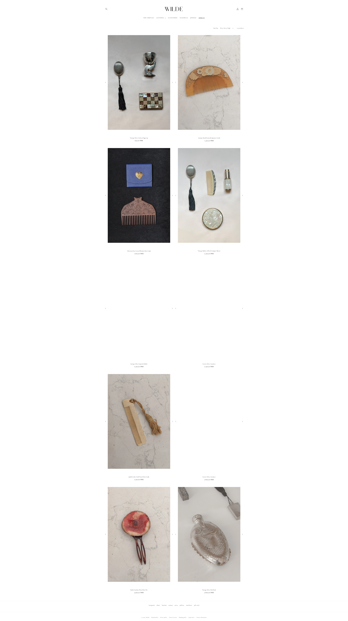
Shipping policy (183, 617)
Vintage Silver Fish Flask (209, 590)
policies (182, 605)
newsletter (189, 605)
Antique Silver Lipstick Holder (139, 364)
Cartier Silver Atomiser (209, 364)
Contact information (201, 617)
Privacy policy (163, 617)
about (158, 605)
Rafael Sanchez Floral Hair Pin (138, 590)
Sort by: (215, 28)
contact (170, 605)
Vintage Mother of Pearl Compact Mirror (209, 251)
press (176, 605)
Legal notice (191, 617)
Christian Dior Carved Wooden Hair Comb (139, 251)
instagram (152, 605)
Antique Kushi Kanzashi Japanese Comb (209, 138)
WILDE (147, 617)
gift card (196, 605)
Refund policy (154, 617)
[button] (106, 9)
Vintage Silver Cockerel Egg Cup (139, 138)
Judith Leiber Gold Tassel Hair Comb (139, 477)
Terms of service (173, 617)
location (164, 605)
